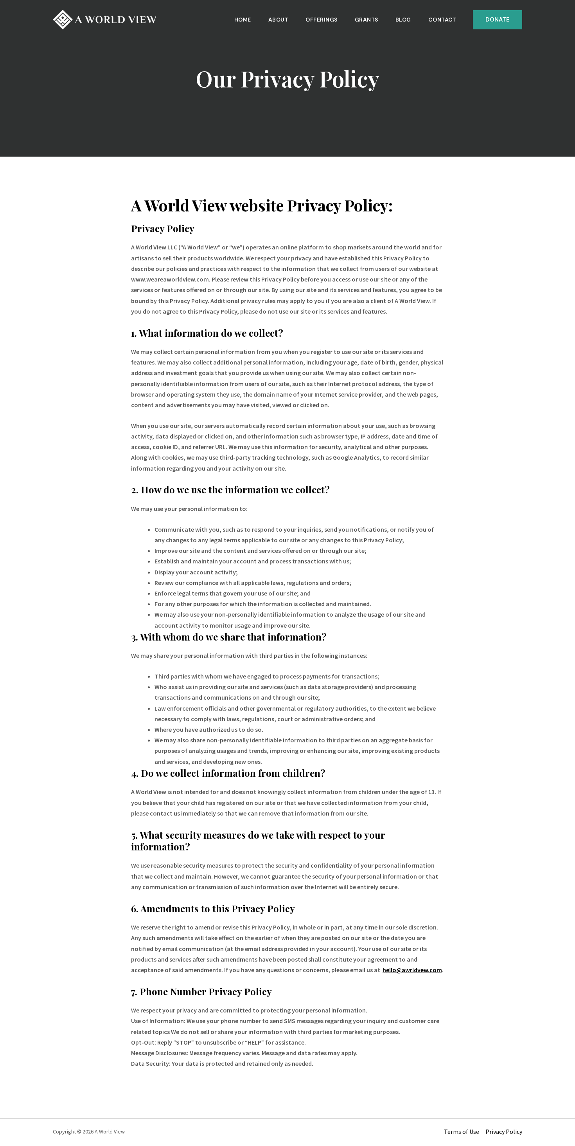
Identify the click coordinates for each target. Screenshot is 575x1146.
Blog (403, 19)
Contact (442, 19)
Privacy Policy (503, 1131)
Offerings (321, 19)
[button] (497, 19)
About (278, 19)
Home (242, 19)
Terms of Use (461, 1131)
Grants (366, 19)
